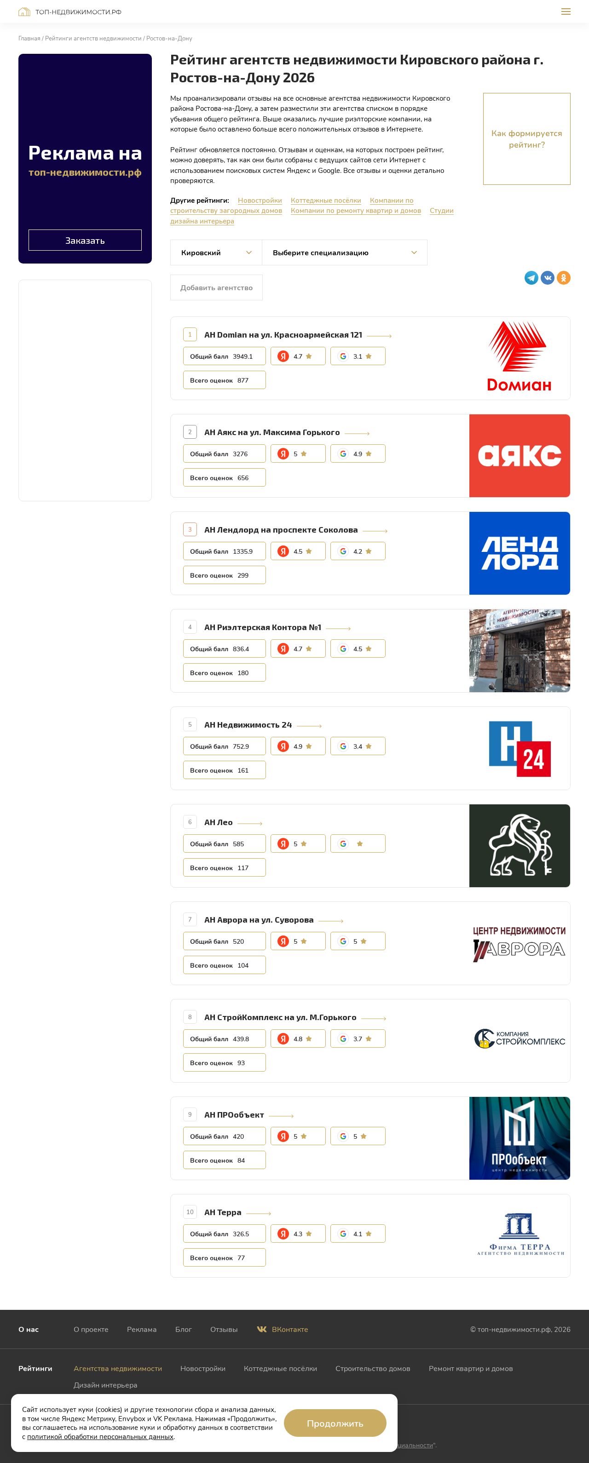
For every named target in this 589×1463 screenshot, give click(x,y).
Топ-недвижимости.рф (69, 11)
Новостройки (260, 200)
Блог (183, 1329)
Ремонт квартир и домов (471, 1368)
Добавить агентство (216, 287)
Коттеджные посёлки (326, 200)
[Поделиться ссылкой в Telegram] (531, 278)
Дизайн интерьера (106, 1384)
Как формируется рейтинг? (526, 138)
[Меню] (566, 11)
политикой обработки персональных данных (100, 1436)
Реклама (142, 1329)
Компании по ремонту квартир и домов (356, 210)
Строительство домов (372, 1368)
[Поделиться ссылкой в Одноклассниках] (564, 278)
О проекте (91, 1329)
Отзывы (224, 1329)
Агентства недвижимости (118, 1368)
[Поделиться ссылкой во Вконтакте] (547, 278)
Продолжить (335, 1423)
